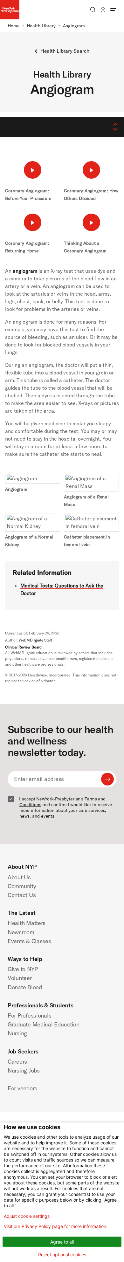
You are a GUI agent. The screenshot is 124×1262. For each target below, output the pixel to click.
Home (14, 26)
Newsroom (21, 932)
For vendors (22, 1088)
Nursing (17, 1033)
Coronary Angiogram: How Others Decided (91, 194)
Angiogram (16, 489)
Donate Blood (25, 987)
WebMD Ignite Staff (35, 640)
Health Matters (26, 923)
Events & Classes (29, 941)
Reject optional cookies (62, 1254)
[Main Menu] (113, 9)
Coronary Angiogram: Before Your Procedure (28, 194)
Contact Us (22, 895)
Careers (17, 1061)
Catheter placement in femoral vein (87, 540)
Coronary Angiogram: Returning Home (27, 247)
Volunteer (20, 978)
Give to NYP (23, 969)
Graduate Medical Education (43, 1024)
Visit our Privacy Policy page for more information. (55, 1226)
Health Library (41, 26)
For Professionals (29, 1015)
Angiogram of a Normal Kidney (29, 540)
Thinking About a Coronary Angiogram (85, 247)
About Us (19, 877)
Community (22, 886)
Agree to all (62, 1242)
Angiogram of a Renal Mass (86, 500)
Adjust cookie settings (27, 1216)
